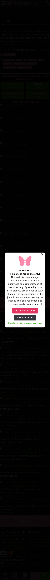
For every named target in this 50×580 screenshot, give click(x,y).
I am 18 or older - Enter (25, 310)
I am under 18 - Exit (25, 317)
